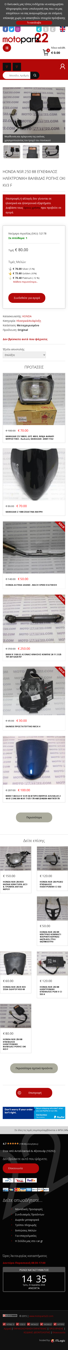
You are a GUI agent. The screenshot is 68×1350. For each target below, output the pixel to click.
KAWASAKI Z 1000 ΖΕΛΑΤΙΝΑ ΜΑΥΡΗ (24, 512)
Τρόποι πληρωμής (25, 1225)
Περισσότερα (34, 817)
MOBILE (47, 1324)
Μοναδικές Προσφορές (29, 1209)
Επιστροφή (35, 1092)
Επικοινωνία (15, 1168)
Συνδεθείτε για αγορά (27, 298)
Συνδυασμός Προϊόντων (29, 1214)
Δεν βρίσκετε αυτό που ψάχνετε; (25, 339)
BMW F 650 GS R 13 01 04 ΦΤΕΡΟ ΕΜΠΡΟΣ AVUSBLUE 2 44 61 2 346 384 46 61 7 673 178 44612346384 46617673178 (33, 797)
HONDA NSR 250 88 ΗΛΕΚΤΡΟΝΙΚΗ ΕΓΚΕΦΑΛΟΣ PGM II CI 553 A (51, 990)
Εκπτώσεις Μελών (25, 1230)
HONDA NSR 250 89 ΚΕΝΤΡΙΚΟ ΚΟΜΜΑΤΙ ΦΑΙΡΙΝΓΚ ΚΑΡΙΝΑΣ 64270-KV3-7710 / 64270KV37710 (50, 937)
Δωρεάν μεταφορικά (27, 1219)
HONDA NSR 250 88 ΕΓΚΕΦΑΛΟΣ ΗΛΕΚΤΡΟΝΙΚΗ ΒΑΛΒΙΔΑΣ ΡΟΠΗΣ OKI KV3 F (14, 1044)
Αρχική (7, 1328)
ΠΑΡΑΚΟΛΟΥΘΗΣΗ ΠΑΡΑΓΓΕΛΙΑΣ (30, 1328)
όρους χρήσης (32, 207)
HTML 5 (10, 1324)
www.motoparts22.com (41, 1316)
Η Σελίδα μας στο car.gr (29, 1241)
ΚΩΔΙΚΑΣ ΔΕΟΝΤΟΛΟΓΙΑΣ (37, 1332)
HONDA (27, 316)
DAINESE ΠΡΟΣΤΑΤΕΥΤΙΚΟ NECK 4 (23, 726)
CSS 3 (22, 1324)
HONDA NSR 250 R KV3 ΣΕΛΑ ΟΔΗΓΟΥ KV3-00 (14, 988)
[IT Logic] (58, 1340)
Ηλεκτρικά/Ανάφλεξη (28, 320)
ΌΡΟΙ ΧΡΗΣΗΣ (56, 1328)
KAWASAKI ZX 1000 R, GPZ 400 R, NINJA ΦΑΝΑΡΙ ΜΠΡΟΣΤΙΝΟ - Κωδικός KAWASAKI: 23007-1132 (30, 437)
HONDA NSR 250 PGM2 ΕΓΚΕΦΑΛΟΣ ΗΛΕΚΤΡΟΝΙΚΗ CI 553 (51, 884)
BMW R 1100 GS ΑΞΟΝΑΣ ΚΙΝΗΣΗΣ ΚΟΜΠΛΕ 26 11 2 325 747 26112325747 (33, 655)
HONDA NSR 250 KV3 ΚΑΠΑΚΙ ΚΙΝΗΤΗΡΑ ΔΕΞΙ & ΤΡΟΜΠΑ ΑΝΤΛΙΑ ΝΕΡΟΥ (15, 885)
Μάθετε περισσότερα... (25, 281)
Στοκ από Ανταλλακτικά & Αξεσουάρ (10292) (29, 1151)
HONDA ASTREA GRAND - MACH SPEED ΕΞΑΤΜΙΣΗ (31, 585)
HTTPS (60, 1324)
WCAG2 (34, 1324)
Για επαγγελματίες (25, 1235)
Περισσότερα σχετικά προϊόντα (34, 1068)
